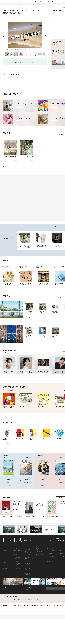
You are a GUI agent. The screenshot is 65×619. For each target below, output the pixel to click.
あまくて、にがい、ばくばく (51, 556)
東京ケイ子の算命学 (60, 553)
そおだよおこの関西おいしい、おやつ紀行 (18, 558)
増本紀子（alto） (7, 16)
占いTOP (59, 547)
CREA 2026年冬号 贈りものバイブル (27, 555)
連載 (32, 1)
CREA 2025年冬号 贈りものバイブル (27, 566)
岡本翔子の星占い (60, 548)
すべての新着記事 (5, 547)
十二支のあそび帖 (49, 553)
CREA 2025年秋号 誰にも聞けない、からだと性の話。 (29, 558)
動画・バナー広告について (30, 611)
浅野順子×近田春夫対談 (39, 551)
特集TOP (26, 547)
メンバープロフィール (28, 589)
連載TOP (15, 547)
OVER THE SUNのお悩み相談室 (40, 554)
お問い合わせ (23, 611)
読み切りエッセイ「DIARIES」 (51, 550)
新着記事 (29, 1)
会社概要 (18, 611)
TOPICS (4, 567)
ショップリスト (8, 485)
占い (56, 1)
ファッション (4, 558)
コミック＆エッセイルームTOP (51, 547)
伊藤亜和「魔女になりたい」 (51, 548)
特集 (35, 1)
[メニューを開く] (60, 2)
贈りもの (4, 548)
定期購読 (44, 611)
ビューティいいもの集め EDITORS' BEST (17, 564)
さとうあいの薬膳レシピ (17, 560)
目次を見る (8, 479)
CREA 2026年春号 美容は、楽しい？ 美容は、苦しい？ (29, 552)
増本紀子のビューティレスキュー (18, 569)
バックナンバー (28, 457)
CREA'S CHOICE (5, 565)
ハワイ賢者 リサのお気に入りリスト (18, 552)
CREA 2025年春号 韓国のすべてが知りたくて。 (29, 564)
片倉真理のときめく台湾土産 (18, 550)
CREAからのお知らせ (6, 568)
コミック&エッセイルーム (50, 1)
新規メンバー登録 (59, 56)
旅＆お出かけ (4, 550)
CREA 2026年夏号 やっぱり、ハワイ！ (27, 549)
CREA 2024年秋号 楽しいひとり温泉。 (27, 569)
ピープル (15, 589)
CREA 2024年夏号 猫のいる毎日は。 (27, 571)
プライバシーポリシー (57, 611)
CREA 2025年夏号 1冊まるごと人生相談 (28, 561)
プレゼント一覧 (54, 65)
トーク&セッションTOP (39, 547)
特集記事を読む (8, 482)
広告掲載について (38, 611)
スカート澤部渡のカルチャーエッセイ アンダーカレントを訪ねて (51, 559)
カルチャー (4, 553)
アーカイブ (4, 562)
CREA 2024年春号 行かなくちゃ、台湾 (27, 574)
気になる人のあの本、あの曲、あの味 (40, 549)
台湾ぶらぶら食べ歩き (17, 548)
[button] (4, 36)
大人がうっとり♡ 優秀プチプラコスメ (18, 566)
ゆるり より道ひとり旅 (50, 561)
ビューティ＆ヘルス (5, 556)
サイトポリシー (50, 611)
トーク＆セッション (41, 1)
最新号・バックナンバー (6, 589)
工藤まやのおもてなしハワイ (18, 554)
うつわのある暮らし (16, 561)
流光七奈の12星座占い (61, 550)
